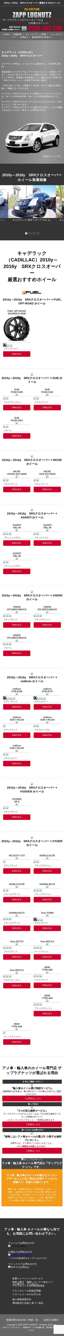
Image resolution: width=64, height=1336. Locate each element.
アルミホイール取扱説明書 (26, 1290)
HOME (6, 34)
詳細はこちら (34, 1124)
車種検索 (17, 34)
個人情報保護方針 (21, 1299)
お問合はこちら (34, 1098)
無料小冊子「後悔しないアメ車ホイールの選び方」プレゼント (32, 1283)
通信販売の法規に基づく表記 (27, 1303)
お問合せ (24, 37)
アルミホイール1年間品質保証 (28, 1285)
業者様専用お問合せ (41, 37)
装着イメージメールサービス (27, 1278)
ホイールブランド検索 (35, 34)
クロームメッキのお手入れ (26, 1294)
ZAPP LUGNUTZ (30, 1325)
